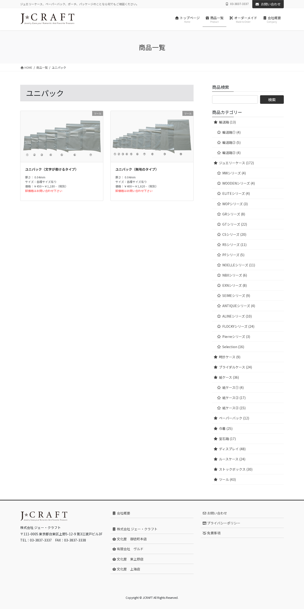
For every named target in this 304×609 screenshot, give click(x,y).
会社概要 (123, 513)
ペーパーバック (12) (234, 418)
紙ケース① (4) (233, 387)
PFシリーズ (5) (233, 254)
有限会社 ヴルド (129, 548)
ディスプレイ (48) (232, 448)
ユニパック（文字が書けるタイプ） (51, 169)
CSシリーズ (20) (234, 234)
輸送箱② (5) (231, 142)
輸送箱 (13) (227, 122)
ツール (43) (227, 479)
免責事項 (213, 533)
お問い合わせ (271, 4)
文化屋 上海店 (128, 569)
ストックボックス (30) (235, 469)
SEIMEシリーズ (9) (236, 295)
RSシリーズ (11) (234, 244)
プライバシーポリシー (223, 523)
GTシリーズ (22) (234, 224)
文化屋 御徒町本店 (131, 538)
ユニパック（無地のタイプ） (137, 169)
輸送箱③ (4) (231, 152)
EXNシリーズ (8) (234, 285)
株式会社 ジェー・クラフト (136, 529)
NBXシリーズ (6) (234, 275)
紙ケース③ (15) (234, 407)
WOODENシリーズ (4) (238, 183)
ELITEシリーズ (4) (236, 193)
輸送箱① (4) (231, 132)
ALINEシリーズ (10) (237, 316)
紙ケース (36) (229, 377)
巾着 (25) (226, 428)
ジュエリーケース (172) (236, 162)
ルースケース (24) (232, 459)
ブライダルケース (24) (235, 367)
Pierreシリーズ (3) (236, 336)
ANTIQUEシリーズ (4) (238, 305)
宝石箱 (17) (227, 438)
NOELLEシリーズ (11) (238, 265)
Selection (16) (233, 346)
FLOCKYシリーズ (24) (238, 326)
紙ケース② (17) (234, 397)
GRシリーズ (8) (233, 214)
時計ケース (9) (229, 356)
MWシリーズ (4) (234, 173)
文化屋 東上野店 (129, 559)
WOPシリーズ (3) (235, 203)
